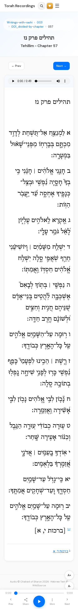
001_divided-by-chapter (27, 26)
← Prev (16, 66)
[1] (68, 529)
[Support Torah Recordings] (50, 6)
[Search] (41, 6)
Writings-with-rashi (19, 22)
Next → (61, 66)
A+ (69, 575)
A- (69, 586)
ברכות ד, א (60, 551)
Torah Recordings (19, 5)
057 (50, 26)
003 (39, 22)
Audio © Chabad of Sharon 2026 (29, 581)
